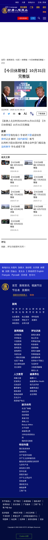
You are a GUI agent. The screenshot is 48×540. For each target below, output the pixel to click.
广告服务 (26, 504)
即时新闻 (35, 317)
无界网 (22, 519)
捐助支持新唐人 (20, 295)
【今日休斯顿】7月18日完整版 (16, 194)
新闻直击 (17, 348)
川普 (29, 135)
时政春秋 (34, 344)
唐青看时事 (35, 357)
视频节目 (37, 285)
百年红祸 (22, 471)
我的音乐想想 (27, 441)
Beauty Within (27, 425)
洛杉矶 (28, 267)
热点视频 (25, 317)
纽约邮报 (22, 139)
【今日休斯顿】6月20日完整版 (16, 224)
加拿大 (21, 267)
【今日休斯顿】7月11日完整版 (39, 194)
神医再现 (33, 391)
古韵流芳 (17, 385)
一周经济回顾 (19, 357)
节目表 (16, 290)
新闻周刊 (17, 351)
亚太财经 (17, 367)
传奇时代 (22, 452)
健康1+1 (33, 378)
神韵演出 (15, 323)
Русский (15, 275)
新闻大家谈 (35, 335)
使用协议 (6, 504)
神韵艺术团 (17, 513)
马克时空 (34, 364)
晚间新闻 (17, 344)
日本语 (24, 275)
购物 (32, 295)
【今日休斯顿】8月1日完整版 (16, 179)
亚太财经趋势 (19, 364)
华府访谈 (17, 354)
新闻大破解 (35, 351)
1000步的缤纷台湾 (28, 436)
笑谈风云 (17, 381)
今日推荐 (15, 320)
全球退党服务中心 (30, 516)
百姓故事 (22, 481)
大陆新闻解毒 (36, 367)
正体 (39, 2)
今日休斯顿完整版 (36, 60)
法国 (7, 271)
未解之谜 (17, 378)
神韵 (17, 2)
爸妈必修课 (18, 394)
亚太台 (22, 271)
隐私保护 (37, 501)
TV (33, 18)
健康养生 (34, 374)
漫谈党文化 (23, 484)
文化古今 (17, 397)
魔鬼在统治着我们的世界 (29, 461)
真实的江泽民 (24, 468)
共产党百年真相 (25, 455)
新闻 (14, 304)
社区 (18, 60)
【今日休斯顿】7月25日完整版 (39, 179)
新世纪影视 (32, 519)
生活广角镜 (26, 408)
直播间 (26, 290)
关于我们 (17, 501)
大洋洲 (36, 267)
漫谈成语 (17, 391)
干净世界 (6, 516)
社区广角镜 (18, 361)
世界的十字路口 (37, 361)
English (40, 271)
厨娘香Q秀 (26, 431)
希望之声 (16, 516)
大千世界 (25, 428)
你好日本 (25, 412)
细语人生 (34, 370)
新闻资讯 (10, 60)
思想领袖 (34, 348)
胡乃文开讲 (34, 385)
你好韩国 (25, 415)
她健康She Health (37, 381)
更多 (42, 519)
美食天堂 (25, 418)
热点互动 (34, 338)
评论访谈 (35, 330)
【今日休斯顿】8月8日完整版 (39, 165)
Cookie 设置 (24, 536)
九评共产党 (23, 465)
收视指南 (27, 501)
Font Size (25, 113)
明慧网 (5, 519)
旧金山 (14, 271)
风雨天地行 (23, 474)
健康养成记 (34, 388)
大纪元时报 (29, 513)
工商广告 (22, 491)
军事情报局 (35, 354)
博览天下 (25, 320)
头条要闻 (15, 317)
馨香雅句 (17, 388)
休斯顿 (24, 60)
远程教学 (5, 146)
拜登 (8, 135)
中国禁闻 (17, 341)
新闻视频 (18, 330)
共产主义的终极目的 (27, 458)
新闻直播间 (23, 18)
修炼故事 (22, 487)
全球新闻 (17, 335)
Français (6, 275)
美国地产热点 (19, 401)
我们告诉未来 (24, 449)
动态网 (14, 519)
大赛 (23, 2)
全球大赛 (25, 323)
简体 (44, 2)
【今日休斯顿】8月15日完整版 (16, 165)
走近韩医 (33, 394)
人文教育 (18, 374)
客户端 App (7, 508)
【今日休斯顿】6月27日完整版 (39, 209)
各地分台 (31, 2)
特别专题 (23, 444)
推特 (3, 139)
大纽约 (14, 267)
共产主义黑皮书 (25, 478)
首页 (3, 60)
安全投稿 (16, 504)
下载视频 (41, 114)
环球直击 (17, 338)
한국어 (32, 275)
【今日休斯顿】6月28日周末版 (16, 209)
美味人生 (25, 421)
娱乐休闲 (26, 404)
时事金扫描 (35, 341)
